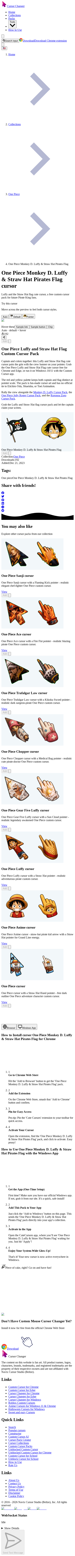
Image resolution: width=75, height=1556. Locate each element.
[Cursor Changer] (4, 6)
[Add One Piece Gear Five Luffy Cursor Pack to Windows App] (9, 830)
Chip (50, 327)
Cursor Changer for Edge (22, 1396)
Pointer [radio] (30, 317)
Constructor (14, 1433)
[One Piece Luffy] (32, 861)
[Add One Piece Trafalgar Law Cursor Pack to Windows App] (9, 712)
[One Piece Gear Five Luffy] (32, 803)
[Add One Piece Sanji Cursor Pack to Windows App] (9, 595)
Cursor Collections (18, 1443)
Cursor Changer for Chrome (23, 1393)
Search (12, 1427)
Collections (14, 15)
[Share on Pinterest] (37, 500)
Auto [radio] (5, 317)
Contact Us (14, 1483)
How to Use (15, 29)
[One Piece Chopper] (32, 744)
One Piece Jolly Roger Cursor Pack (20, 395)
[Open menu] (2, 36)
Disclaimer (14, 1492)
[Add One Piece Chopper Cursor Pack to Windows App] (9, 771)
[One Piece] (32, 979)
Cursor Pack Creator (19, 1439)
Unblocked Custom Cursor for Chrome (29, 1452)
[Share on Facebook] (37, 493)
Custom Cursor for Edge (21, 1390)
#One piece (19, 1313)
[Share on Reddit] (37, 511)
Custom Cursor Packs (20, 1446)
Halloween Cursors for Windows (26, 1409)
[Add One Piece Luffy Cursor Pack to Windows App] (9, 888)
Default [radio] (17, 317)
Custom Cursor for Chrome (23, 1386)
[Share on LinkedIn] (37, 504)
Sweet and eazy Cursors (21, 1412)
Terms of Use (15, 1489)
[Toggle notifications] (2, 44)
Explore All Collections (14, 1297)
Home (11, 12)
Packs (11, 18)
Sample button (38, 327)
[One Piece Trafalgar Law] (32, 686)
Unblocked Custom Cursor (23, 1449)
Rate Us (12, 1465)
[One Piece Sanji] (32, 568)
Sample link (22, 327)
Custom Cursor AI (18, 1436)
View (4, 591)
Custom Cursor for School (22, 1455)
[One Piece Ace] (32, 627)
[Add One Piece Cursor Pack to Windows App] (9, 1006)
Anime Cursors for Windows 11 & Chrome (32, 1405)
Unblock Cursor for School (23, 1458)
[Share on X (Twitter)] (37, 496)
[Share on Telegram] (37, 507)
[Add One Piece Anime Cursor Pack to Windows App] (9, 947)
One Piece (19, 456)
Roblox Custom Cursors (21, 1402)
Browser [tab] (11, 1028)
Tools (12, 22)
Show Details (11, 1528)
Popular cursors (16, 1430)
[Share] (3, 337)
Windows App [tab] (29, 1028)
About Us (13, 1480)
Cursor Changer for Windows (24, 1399)
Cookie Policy (16, 1496)
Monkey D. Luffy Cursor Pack (50, 392)
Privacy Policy (16, 1486)
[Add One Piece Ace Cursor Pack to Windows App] (9, 654)
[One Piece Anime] (32, 920)
